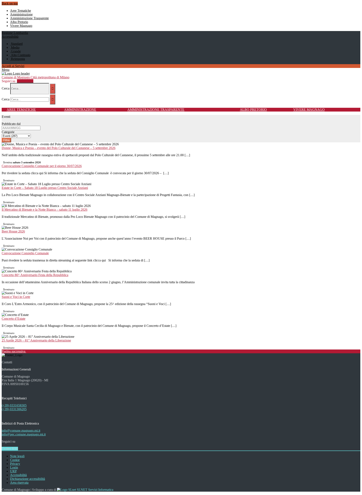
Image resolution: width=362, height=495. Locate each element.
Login (14, 467)
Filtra (6, 140)
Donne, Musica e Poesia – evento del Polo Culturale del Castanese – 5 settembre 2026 (58, 148)
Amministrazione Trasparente (155, 109)
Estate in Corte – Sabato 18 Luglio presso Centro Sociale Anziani (45, 188)
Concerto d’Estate (13, 318)
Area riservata (19, 482)
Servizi (13, 66)
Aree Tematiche (21, 109)
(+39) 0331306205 (14, 409)
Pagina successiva (14, 351)
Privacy (15, 463)
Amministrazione (80, 109)
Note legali (17, 456)
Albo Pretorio (253, 109)
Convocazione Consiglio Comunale (25, 253)
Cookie (15, 460)
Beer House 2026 (13, 231)
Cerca (5, 88)
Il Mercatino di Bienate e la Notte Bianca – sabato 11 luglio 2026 (44, 209)
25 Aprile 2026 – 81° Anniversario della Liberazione (36, 340)
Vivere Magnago (309, 109)
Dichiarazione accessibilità (27, 479)
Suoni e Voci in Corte (16, 297)
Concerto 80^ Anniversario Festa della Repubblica (35, 275)
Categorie (8, 132)
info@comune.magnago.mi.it (21, 430)
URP (13, 471)
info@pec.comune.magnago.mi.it (24, 434)
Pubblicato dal (11, 124)
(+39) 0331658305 (14, 405)
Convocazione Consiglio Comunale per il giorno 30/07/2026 (42, 166)
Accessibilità (18, 475)
